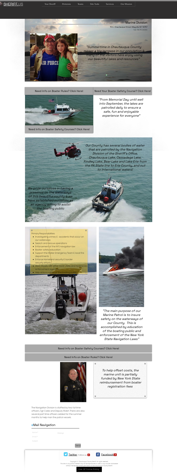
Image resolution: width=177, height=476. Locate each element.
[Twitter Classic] (66, 454)
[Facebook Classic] (98, 454)
